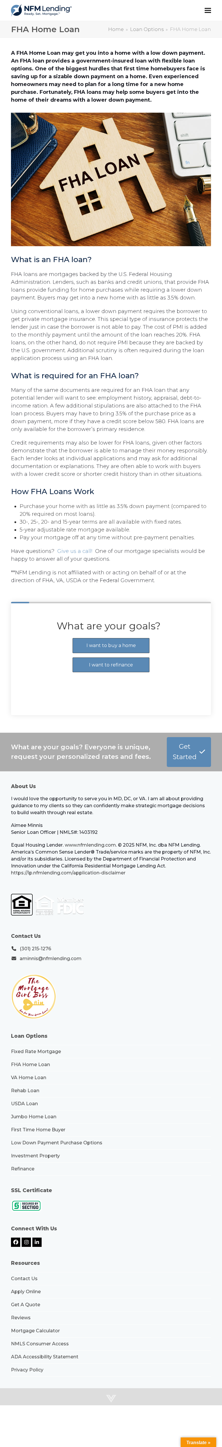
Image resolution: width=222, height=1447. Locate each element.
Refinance (22, 1169)
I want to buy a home (111, 645)
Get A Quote (25, 1304)
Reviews (21, 1317)
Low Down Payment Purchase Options (56, 1142)
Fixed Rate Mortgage (36, 1051)
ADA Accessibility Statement (44, 1357)
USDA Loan (24, 1103)
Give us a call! (74, 551)
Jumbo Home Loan (33, 1116)
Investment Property (35, 1156)
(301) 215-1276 (35, 948)
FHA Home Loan (30, 1064)
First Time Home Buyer (38, 1129)
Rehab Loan (25, 1090)
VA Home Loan (28, 1077)
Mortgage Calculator (35, 1330)
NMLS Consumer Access (40, 1343)
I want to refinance (111, 665)
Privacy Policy (27, 1370)
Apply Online (26, 1291)
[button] (208, 10)
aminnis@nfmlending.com (51, 958)
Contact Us (24, 1278)
